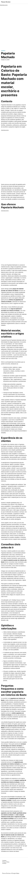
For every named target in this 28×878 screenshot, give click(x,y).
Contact (4, 863)
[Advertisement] (14, 26)
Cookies (4, 860)
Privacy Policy (5, 861)
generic (3, 50)
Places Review (5, 2)
